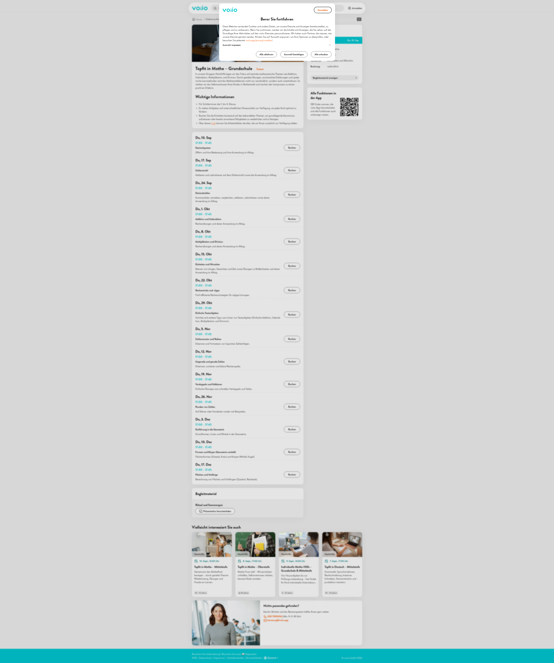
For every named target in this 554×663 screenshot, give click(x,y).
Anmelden (323, 10)
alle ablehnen (266, 54)
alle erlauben (321, 54)
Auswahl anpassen (232, 45)
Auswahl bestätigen (294, 54)
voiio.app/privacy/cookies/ (259, 40)
